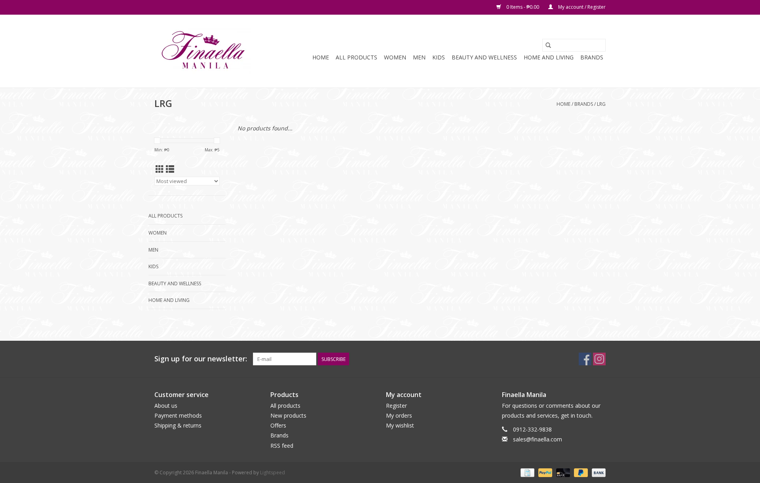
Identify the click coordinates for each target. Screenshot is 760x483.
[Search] (548, 45)
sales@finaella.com (537, 439)
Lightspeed (272, 472)
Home (320, 57)
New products (288, 415)
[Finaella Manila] (202, 51)
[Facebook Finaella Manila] (585, 359)
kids (438, 57)
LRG (601, 104)
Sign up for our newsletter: (200, 359)
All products (285, 405)
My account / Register (581, 7)
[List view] (170, 169)
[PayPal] (544, 472)
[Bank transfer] (597, 472)
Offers (278, 425)
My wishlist (400, 425)
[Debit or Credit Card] (562, 472)
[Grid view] (160, 169)
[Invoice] (526, 472)
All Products (356, 57)
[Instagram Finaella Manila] (599, 359)
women (395, 57)
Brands (591, 57)
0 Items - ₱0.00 (522, 7)
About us (165, 405)
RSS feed (281, 445)
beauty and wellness (484, 57)
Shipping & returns (177, 425)
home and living (549, 57)
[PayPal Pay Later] (580, 472)
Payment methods (178, 415)
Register (396, 405)
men (419, 57)
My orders (399, 415)
